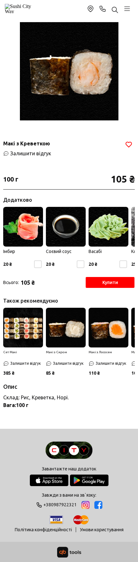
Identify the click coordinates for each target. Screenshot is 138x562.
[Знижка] (23, 327)
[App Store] (49, 480)
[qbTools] (69, 552)
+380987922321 (103, 8)
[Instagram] (86, 505)
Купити (110, 282)
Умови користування (102, 529)
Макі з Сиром (56, 352)
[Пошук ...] (115, 10)
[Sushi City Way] (19, 8)
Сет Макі (10, 352)
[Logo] (69, 451)
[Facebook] (98, 505)
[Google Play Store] (89, 480)
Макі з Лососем (100, 352)
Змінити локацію (90, 8)
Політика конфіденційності (43, 529)
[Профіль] (127, 8)
